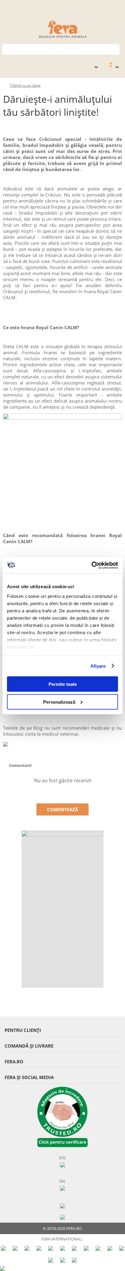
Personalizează (59, 701)
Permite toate (63, 684)
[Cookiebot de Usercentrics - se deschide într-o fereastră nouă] (91, 565)
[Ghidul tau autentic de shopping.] (62, 1205)
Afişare (98, 665)
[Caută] (115, 48)
